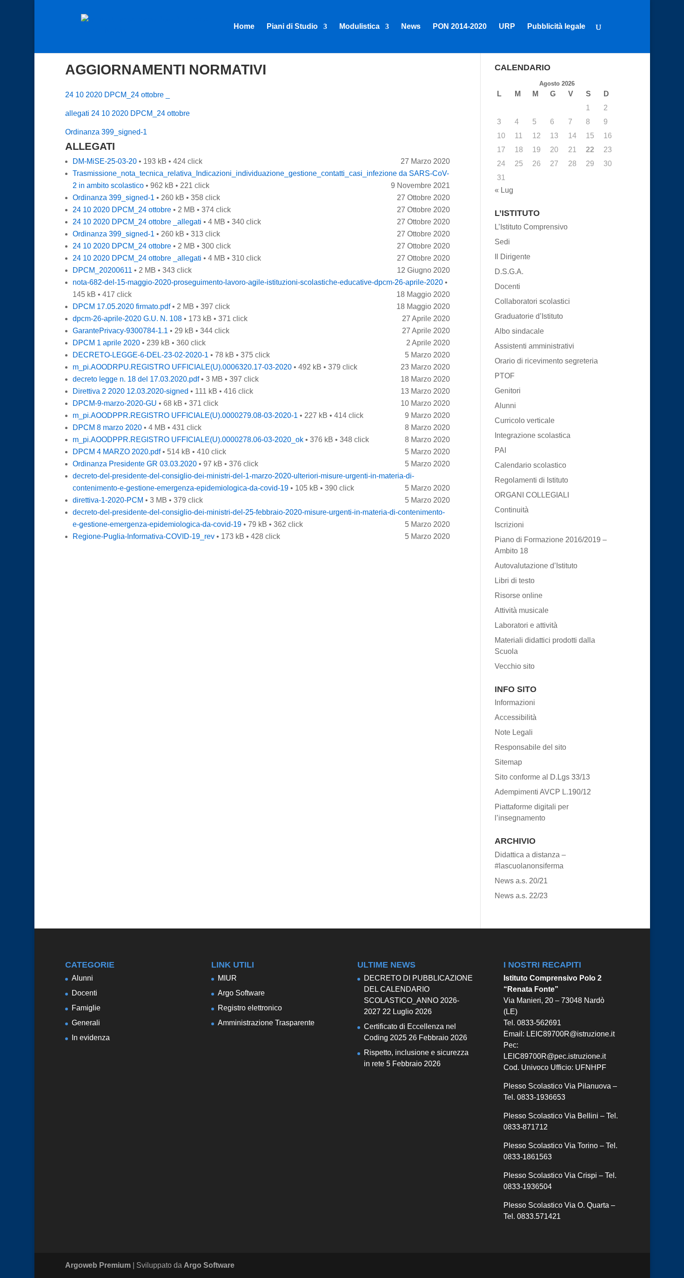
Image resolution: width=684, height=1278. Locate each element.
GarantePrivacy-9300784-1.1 (120, 331)
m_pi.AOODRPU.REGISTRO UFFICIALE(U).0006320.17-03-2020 (182, 367)
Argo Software (241, 993)
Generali (86, 1023)
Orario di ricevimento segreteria (546, 361)
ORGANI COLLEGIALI (532, 495)
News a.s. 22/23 (521, 896)
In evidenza (91, 1038)
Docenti (507, 286)
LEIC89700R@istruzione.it (570, 1034)
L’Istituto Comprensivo (531, 227)
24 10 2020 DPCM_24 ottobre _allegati (137, 222)
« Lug (504, 190)
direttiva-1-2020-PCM (108, 500)
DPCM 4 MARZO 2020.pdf (117, 452)
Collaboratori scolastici (532, 301)
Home (244, 26)
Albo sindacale (519, 331)
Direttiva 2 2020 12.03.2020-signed (130, 391)
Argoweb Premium (98, 1265)
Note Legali (514, 732)
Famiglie (86, 1008)
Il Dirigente (512, 257)
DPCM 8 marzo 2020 (107, 427)
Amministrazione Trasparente (266, 1023)
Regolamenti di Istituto (531, 480)
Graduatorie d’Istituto (529, 316)
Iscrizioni (509, 525)
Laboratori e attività (526, 625)
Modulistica (359, 26)
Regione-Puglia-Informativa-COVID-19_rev (144, 536)
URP (507, 26)
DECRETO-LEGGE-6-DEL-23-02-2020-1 (140, 355)
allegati (77, 113)
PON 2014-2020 (460, 26)
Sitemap (508, 762)
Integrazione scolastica (532, 435)
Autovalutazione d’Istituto (536, 566)
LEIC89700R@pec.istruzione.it (554, 1056)
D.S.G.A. (509, 272)
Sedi (502, 242)
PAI (500, 450)
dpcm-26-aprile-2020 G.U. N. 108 (127, 319)
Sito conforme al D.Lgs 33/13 (542, 777)
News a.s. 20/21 (521, 881)
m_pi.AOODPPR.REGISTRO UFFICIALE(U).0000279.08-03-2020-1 (185, 415)
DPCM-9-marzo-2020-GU (115, 403)
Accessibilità (515, 717)
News (411, 26)
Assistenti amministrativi (534, 346)
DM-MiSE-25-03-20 (105, 161)
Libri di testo (515, 581)
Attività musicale (522, 610)
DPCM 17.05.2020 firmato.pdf (121, 306)
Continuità (512, 510)
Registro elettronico (250, 1008)
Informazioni (515, 702)
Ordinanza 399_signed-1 (106, 132)
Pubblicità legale (556, 26)
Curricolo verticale (525, 420)
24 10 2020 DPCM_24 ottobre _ (117, 95)
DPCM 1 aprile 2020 (106, 343)
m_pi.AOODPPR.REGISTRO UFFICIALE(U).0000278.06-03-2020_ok (188, 440)
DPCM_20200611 (102, 270)
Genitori (508, 391)
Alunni (505, 406)
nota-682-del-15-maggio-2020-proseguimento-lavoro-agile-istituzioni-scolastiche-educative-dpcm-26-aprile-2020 (258, 282)
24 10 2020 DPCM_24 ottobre (140, 113)
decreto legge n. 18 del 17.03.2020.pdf (136, 379)
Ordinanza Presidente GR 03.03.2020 (135, 464)
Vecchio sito (515, 666)
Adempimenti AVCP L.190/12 (543, 792)
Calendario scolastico (530, 465)
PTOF (505, 376)
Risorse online (519, 595)
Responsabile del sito (530, 747)
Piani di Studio (292, 26)
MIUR (227, 978)
